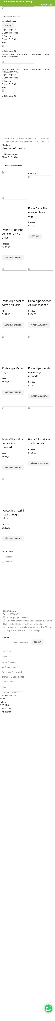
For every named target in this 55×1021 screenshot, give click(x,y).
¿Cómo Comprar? (10, 667)
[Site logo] (18, 10)
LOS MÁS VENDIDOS (12, 692)
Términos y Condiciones (13, 677)
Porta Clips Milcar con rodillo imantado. (13, 443)
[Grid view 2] (3, 161)
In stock (8, 561)
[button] (13, 257)
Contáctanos (7, 681)
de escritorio (45, 138)
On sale (8, 557)
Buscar (37, 642)
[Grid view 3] (8, 161)
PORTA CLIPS (42, 142)
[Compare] (5, 225)
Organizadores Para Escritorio (18, 142)
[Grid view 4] (13, 161)
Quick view (5, 263)
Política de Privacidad (12, 672)
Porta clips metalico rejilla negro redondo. (40, 372)
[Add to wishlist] (5, 252)
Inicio (4, 138)
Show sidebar (11, 154)
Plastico (5, 244)
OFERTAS (7, 656)
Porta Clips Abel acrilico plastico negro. (38, 212)
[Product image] (14, 209)
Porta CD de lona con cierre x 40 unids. (12, 233)
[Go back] (5, 101)
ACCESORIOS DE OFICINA (23, 138)
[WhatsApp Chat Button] (48, 1008)
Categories (7, 113)
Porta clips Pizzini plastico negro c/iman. (13, 514)
